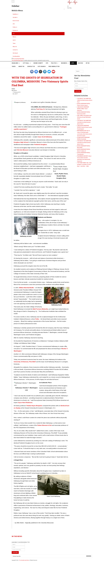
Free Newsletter (16, 56)
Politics (14, 27)
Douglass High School (21, 142)
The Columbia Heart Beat (24, 560)
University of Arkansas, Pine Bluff (24, 361)
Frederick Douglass (40, 144)
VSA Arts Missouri (22, 150)
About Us (15, 46)
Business (15, 30)
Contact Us (15, 49)
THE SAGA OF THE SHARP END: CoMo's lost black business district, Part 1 (84, 100)
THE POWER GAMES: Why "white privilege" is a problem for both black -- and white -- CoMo (84, 164)
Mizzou (14, 36)
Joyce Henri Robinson (25, 402)
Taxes (14, 43)
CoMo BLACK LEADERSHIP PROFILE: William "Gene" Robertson (83, 108)
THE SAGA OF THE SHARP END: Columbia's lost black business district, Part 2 (84, 142)
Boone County (16, 20)
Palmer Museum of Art (44, 425)
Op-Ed (14, 40)
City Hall (14, 17)
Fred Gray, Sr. (40, 109)
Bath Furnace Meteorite (40, 309)
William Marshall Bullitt (26, 287)
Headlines (15, 14)
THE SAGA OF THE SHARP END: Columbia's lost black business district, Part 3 (84, 122)
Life (13, 33)
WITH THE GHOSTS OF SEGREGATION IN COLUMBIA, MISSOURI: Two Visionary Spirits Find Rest (40, 81)
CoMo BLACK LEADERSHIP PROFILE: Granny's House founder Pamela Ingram (84, 127)
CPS (14, 23)
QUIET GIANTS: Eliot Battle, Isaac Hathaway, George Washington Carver (84, 117)
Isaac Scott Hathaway (45, 137)
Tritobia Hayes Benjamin (34, 405)
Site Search (15, 53)
